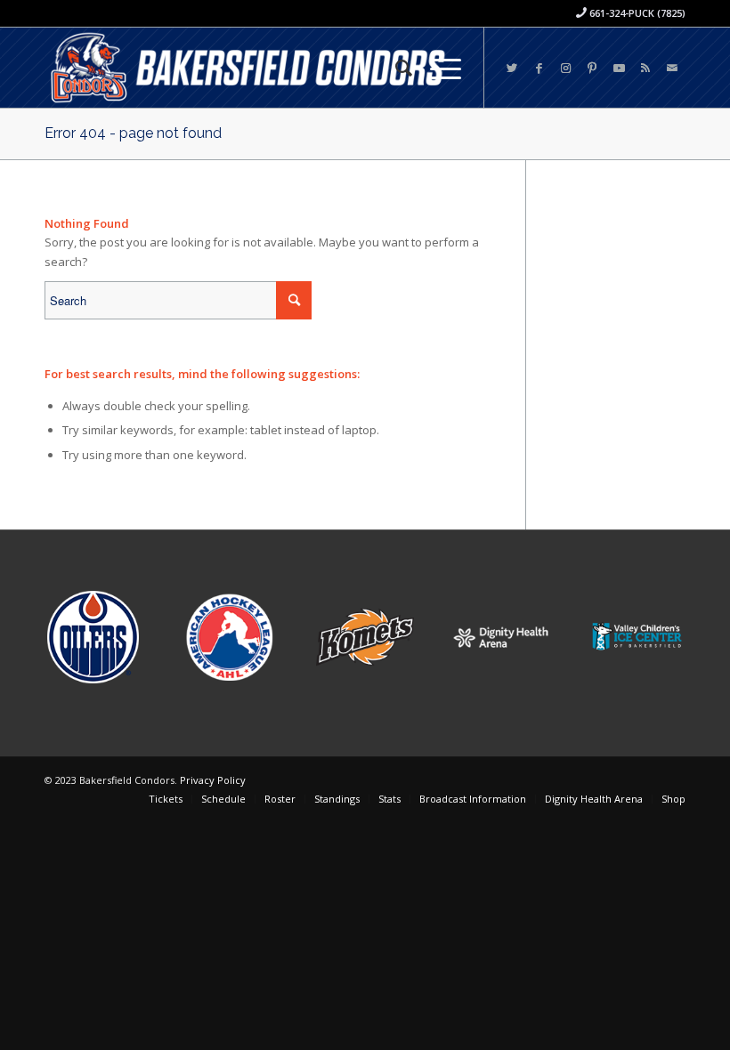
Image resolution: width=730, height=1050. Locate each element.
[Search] (394, 68)
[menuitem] (394, 68)
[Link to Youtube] (618, 67)
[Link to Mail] (672, 67)
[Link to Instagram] (565, 67)
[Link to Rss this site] (645, 67)
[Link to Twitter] (512, 67)
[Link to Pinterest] (592, 67)
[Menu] (436, 68)
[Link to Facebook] (538, 67)
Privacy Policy (213, 780)
